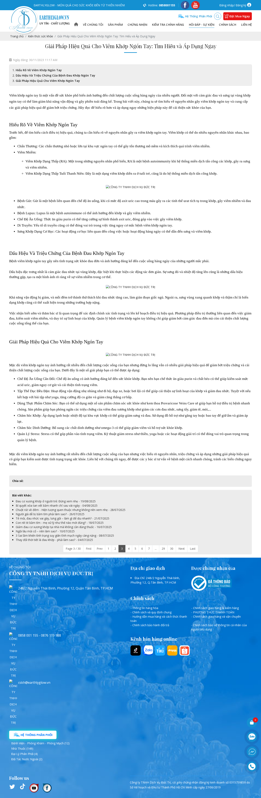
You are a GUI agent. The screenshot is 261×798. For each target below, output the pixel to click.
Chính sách (227, 25)
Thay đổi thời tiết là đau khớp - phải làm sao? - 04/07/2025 (54, 540)
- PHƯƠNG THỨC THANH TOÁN (212, 612)
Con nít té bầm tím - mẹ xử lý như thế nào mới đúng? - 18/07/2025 (60, 523)
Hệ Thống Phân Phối (36, 735)
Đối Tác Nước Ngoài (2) (26, 759)
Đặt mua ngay (239, 16)
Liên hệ (246, 25)
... (156, 548)
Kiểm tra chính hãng (168, 25)
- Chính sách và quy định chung (150, 612)
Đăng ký (241, 5)
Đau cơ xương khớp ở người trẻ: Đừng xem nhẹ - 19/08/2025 (56, 501)
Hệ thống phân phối (198, 16)
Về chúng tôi (93, 25)
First (89, 548)
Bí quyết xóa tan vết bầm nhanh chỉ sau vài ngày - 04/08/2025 (56, 505)
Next (181, 548)
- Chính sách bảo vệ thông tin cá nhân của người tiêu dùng (219, 627)
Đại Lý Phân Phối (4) (24, 754)
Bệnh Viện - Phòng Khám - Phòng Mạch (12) (40, 743)
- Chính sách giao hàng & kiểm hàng (215, 608)
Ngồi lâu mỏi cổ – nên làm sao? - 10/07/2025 (45, 531)
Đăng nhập (226, 5)
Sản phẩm (115, 25)
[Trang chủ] (76, 24)
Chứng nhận (137, 25)
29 (163, 548)
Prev (100, 548)
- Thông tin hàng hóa (144, 608)
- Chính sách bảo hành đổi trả (149, 625)
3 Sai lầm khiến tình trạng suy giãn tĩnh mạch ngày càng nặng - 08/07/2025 (65, 535)
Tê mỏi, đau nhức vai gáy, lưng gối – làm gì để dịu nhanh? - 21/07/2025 (62, 518)
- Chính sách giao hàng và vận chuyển (216, 616)
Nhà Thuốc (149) (22, 748)
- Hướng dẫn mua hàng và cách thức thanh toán (158, 619)
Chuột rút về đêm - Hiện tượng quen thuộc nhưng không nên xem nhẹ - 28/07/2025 (70, 510)
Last (193, 548)
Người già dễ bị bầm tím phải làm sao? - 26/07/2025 (50, 514)
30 (171, 548)
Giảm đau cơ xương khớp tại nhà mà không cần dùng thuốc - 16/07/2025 (64, 527)
